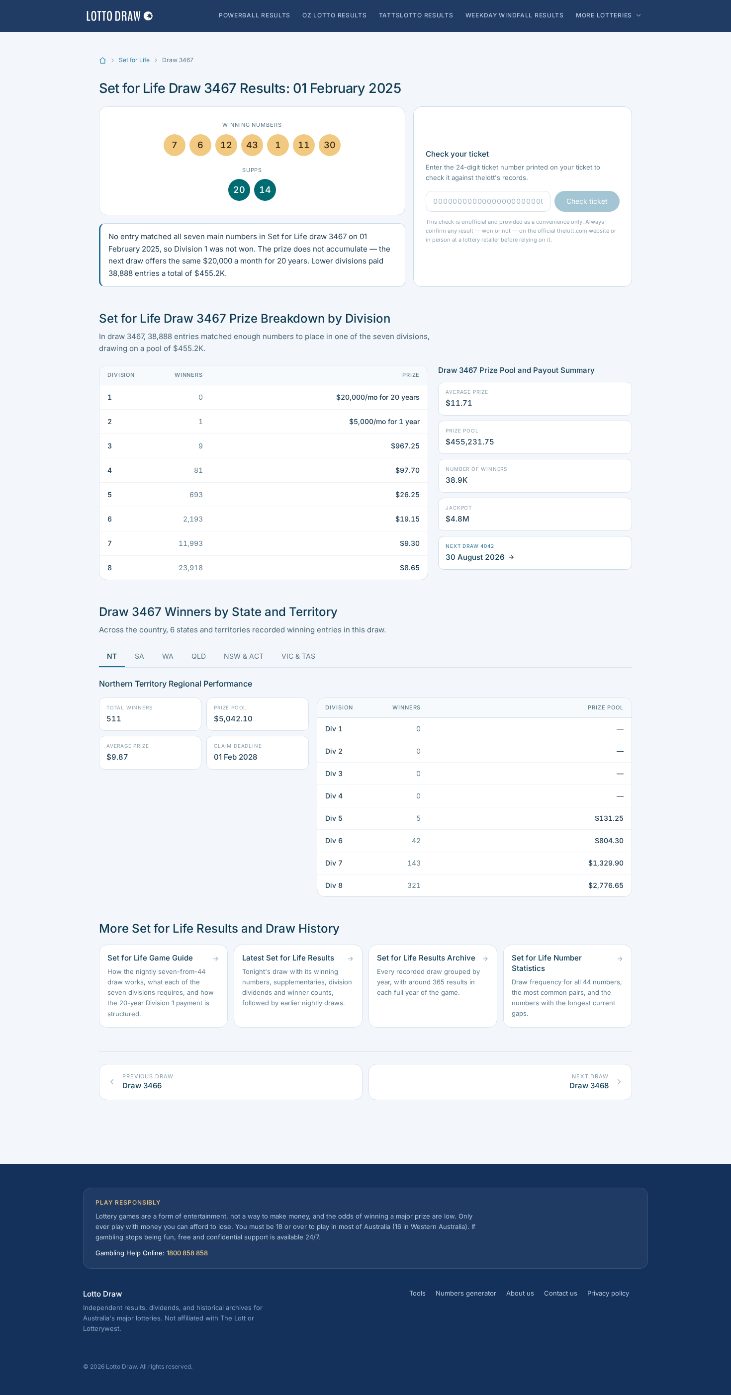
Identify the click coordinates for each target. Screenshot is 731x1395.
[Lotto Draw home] (119, 15)
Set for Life (134, 60)
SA (139, 656)
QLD (198, 656)
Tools (417, 1293)
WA (168, 656)
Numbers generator (466, 1293)
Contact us (560, 1293)
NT (112, 656)
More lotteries (604, 15)
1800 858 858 (187, 1253)
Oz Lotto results (334, 15)
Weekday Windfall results (514, 15)
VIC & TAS (298, 656)
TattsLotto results (416, 15)
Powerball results (254, 15)
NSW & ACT (244, 656)
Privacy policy (608, 1293)
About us (520, 1293)
